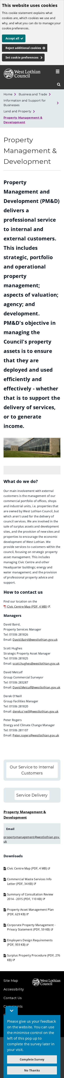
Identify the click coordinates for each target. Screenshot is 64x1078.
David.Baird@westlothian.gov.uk (35, 640)
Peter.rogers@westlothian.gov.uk (36, 735)
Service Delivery (31, 795)
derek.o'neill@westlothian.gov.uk (35, 711)
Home (8, 94)
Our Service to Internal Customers (32, 770)
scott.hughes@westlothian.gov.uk (36, 663)
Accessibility (14, 989)
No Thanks (32, 1070)
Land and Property (17, 111)
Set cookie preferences (22, 57)
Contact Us (13, 998)
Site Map (11, 981)
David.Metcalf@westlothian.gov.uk (36, 687)
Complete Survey (32, 1059)
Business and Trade (33, 94)
